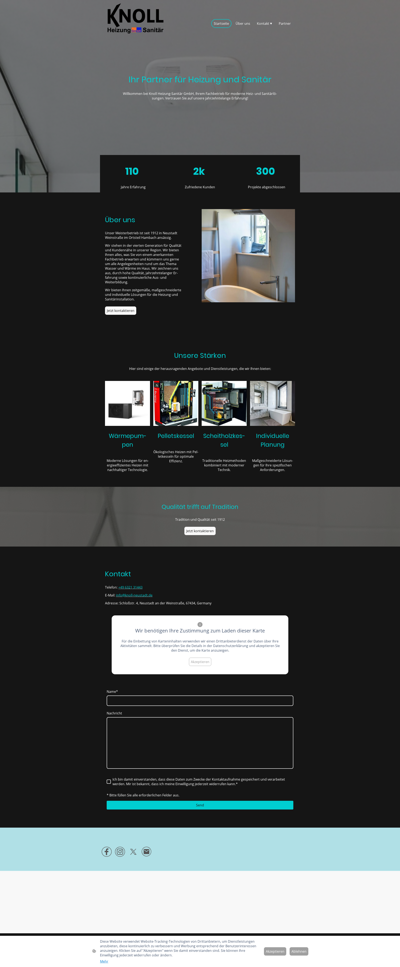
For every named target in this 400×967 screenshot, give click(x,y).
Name (112, 691)
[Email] (147, 852)
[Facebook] (107, 852)
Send (200, 805)
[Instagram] (120, 852)
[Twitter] (133, 852)
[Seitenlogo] (135, 23)
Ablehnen (298, 951)
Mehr (104, 961)
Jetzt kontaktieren (120, 310)
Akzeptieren (200, 662)
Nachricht (114, 713)
